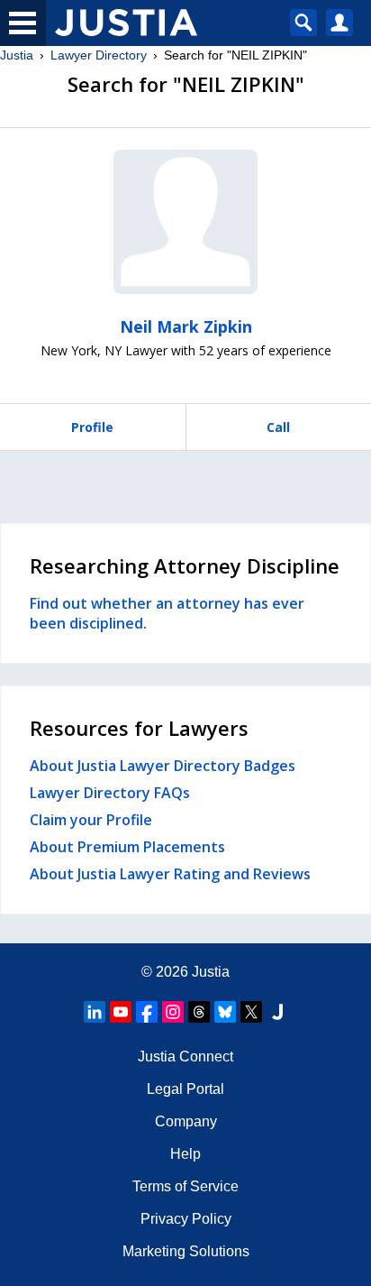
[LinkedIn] (94, 1012)
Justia (16, 55)
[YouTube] (120, 1012)
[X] (251, 1012)
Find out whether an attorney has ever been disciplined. (167, 613)
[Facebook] (147, 1012)
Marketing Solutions (185, 1251)
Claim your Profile (91, 820)
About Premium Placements (127, 847)
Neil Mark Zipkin (186, 326)
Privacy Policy (185, 1218)
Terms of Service (185, 1186)
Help (185, 1154)
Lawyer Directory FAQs (110, 793)
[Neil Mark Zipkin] (185, 222)
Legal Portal (185, 1089)
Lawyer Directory (98, 55)
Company (186, 1121)
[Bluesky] (225, 1012)
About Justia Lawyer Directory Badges (162, 766)
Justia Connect (185, 1056)
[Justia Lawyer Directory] (277, 1012)
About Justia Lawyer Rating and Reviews (170, 874)
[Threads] (199, 1012)
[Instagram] (173, 1012)
